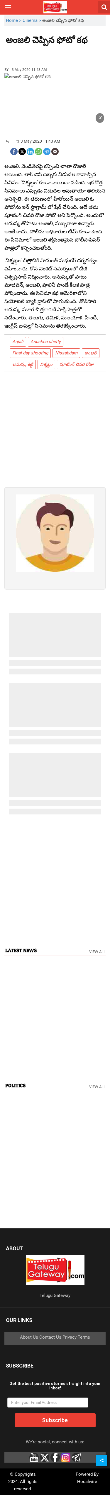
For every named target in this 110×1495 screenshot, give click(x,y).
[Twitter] (22, 151)
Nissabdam (66, 353)
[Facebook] (14, 151)
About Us (29, 1337)
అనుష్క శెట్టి (22, 364)
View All (97, 952)
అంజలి (90, 353)
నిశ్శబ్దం (46, 364)
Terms (84, 1337)
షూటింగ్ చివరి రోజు (77, 364)
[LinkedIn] (30, 151)
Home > (14, 20)
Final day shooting (30, 353)
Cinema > (32, 20)
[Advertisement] (38, 53)
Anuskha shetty (46, 341)
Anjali (17, 341)
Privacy (69, 1337)
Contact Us (50, 1337)
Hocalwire (87, 1481)
